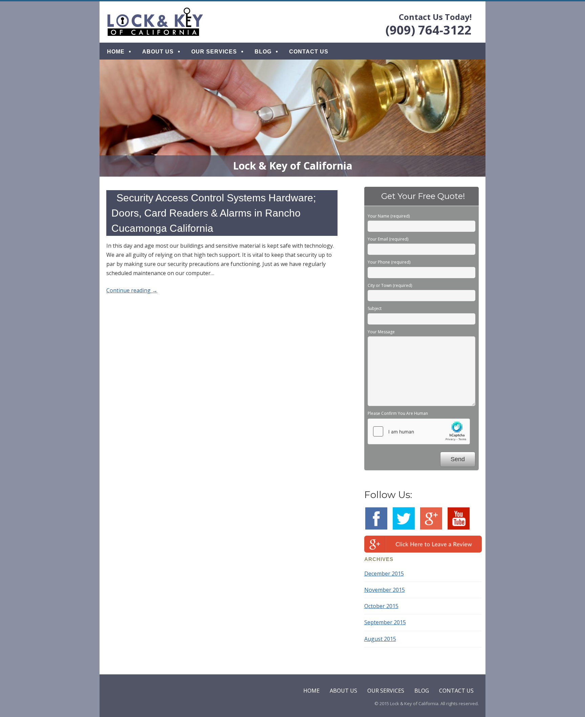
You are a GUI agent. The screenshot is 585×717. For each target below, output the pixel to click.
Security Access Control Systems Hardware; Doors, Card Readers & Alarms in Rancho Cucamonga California (213, 213)
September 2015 (385, 622)
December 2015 (384, 573)
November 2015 (384, 589)
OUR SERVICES (214, 51)
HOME (116, 51)
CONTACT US (308, 51)
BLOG (263, 51)
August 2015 (380, 639)
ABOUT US (158, 51)
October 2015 (381, 606)
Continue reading (131, 290)
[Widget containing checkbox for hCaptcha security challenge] (419, 431)
